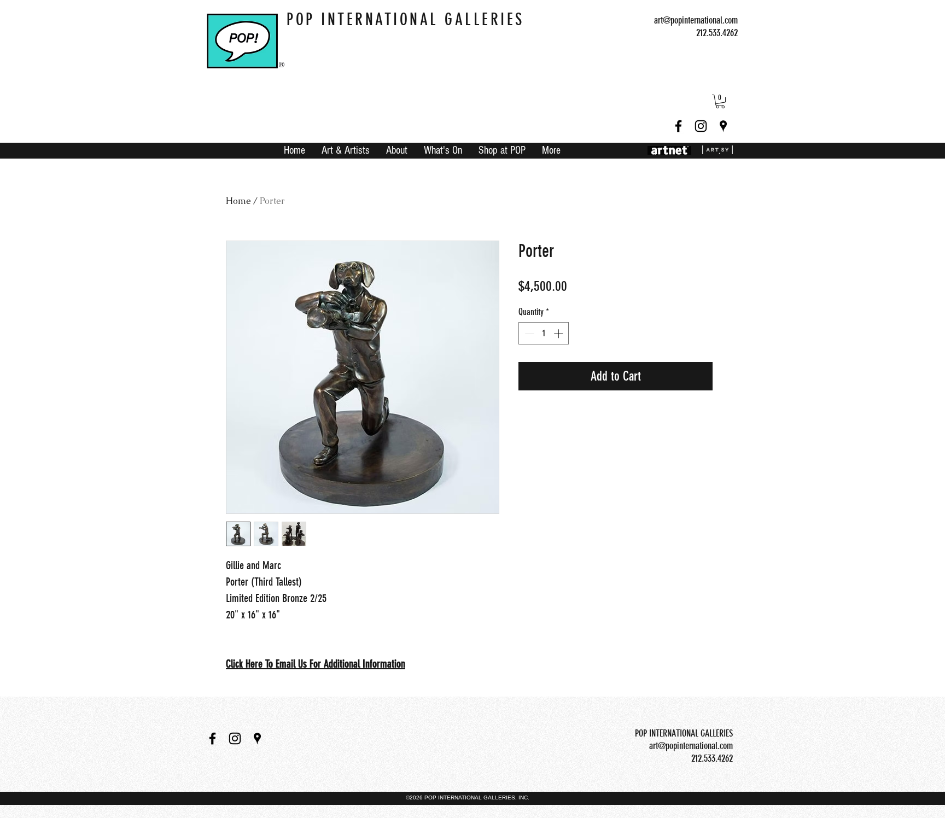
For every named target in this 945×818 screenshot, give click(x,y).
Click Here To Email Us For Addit (284, 663)
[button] (720, 101)
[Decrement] (528, 333)
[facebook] (678, 126)
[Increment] (559, 333)
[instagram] (701, 126)
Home (238, 201)
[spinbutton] (543, 333)
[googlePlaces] (723, 126)
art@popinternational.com (696, 20)
